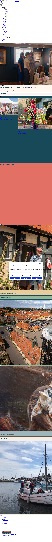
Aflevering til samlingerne (6, 32)
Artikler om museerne (5, 31)
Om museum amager (4, 22)
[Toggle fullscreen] (2, 85)
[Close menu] (1, 5)
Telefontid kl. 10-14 (5, 519)
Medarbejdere (4, 24)
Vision (4, 26)
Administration (5, 517)
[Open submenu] (7, 12)
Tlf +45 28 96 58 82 (5, 520)
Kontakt (3, 516)
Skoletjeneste (3, 33)
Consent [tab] (14, 265)
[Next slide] (51, 271)
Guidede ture (3, 41)
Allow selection (26, 278)
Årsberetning (4, 27)
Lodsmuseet (4, 15)
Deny (15, 278)
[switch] (22, 275)
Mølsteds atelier (5, 18)
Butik (2, 40)
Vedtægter (4, 28)
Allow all (37, 278)
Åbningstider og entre (7, 11)
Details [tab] (26, 265)
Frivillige (4, 29)
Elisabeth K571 (5, 21)
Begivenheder (3, 39)
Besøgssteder (3, 6)
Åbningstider (3, 522)
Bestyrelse (4, 25)
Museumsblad (4, 30)
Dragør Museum (5, 12)
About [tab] (37, 265)
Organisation (3, 526)
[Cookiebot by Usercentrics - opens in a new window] (39, 263)
